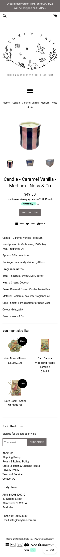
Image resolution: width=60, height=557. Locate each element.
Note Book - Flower (15, 358)
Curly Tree (29, 539)
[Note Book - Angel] (15, 388)
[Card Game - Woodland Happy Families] (45, 345)
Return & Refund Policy (15, 461)
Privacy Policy (10, 470)
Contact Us (8, 478)
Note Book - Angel (15, 401)
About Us (7, 453)
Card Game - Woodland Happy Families (45, 363)
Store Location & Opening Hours (21, 465)
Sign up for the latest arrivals (19, 433)
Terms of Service (12, 474)
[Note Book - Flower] (15, 345)
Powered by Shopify (44, 539)
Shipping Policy (11, 457)
